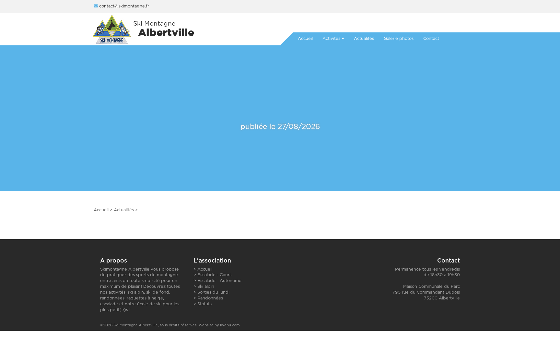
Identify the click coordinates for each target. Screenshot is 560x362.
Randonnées (210, 298)
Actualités (124, 210)
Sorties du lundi (213, 292)
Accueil (101, 210)
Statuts (204, 304)
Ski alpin (205, 287)
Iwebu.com (230, 325)
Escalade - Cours (214, 275)
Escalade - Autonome (219, 281)
